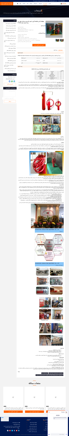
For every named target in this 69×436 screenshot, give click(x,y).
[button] (64, 399)
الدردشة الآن (10, 84)
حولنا (31, 3)
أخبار (27, 3)
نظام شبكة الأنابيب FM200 (33, 431)
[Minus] (49, 412)
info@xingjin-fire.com (15, 422)
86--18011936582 (16, 424)
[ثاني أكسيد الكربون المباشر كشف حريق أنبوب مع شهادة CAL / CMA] (55, 397)
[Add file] (66, 434)
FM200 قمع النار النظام (33, 422)
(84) (9, 41)
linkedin (19, 430)
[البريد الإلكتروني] (9, 81)
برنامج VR (35, 3)
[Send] (49, 434)
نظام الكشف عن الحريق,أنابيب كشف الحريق (56, 373)
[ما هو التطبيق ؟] (12, 81)
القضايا (24, 3)
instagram (10, 430)
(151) (11, 25)
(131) (11, 23)
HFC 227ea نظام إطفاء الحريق (32, 429)
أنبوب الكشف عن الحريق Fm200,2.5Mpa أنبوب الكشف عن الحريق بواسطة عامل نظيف (49, 375)
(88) (11, 58)
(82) (8, 66)
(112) (10, 56)
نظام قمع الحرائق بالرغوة (33, 426)
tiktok (7, 430)
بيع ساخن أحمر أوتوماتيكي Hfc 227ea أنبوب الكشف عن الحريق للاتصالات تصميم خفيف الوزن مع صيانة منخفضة (13, 408)
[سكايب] (14, 81)
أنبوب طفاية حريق (44, 373)
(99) (12, 60)
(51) (11, 30)
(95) (9, 33)
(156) (10, 46)
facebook (14, 430)
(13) (12, 70)
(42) (11, 28)
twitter (12, 430)
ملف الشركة (47, 422)
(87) (12, 38)
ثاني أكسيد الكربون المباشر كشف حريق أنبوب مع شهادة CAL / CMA (56, 408)
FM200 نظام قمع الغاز (33, 424)
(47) (10, 62)
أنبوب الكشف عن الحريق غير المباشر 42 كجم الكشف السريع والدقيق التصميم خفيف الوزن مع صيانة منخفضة (35, 408)
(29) (13, 43)
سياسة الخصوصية (46, 429)
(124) (10, 68)
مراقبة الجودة (47, 426)
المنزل (50, 3)
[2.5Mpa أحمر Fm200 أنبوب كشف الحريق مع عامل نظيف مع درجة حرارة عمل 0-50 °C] (54, 29)
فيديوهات (40, 3)
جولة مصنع (47, 424)
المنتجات (45, 3)
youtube (16, 430)
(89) (11, 50)
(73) (9, 53)
